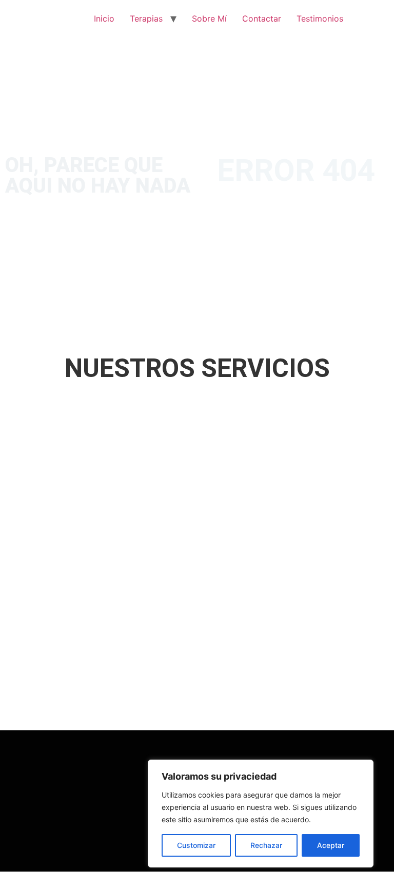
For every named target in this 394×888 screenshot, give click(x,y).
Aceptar (330, 845)
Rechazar (266, 845)
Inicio (104, 18)
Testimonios (320, 18)
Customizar (196, 845)
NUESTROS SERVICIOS (197, 368)
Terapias (146, 18)
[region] (260, 813)
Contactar (261, 18)
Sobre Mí (209, 18)
